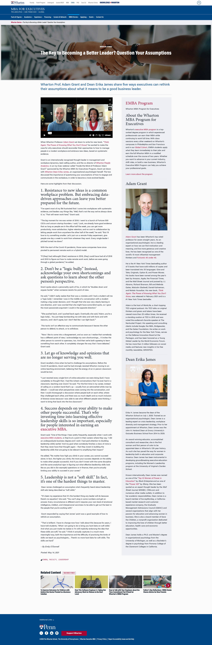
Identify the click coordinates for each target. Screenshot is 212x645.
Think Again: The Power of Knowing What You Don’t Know (146, 294)
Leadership (63, 560)
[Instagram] (57, 633)
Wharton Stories (16, 22)
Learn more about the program (139, 174)
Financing (47, 17)
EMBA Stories (73, 17)
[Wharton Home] (17, 3)
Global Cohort (141, 148)
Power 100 (134, 484)
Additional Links (46, 620)
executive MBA (53, 429)
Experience (38, 17)
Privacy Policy (102, 639)
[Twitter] (41, 633)
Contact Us (100, 17)
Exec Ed (83, 3)
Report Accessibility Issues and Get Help (121, 639)
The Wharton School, (51, 639)
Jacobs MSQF (60, 3)
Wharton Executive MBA (88, 639)
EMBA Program (139, 103)
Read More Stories (69, 573)
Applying (83, 17)
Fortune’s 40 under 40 (146, 258)
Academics (28, 17)
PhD (78, 3)
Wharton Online (93, 3)
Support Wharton (74, 633)
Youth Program (40, 3)
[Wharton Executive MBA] (27, 10)
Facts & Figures (16, 17)
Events (91, 17)
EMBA (72, 3)
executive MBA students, (51, 438)
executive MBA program (145, 130)
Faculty (32, 3)
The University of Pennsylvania (68, 639)
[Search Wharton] (199, 3)
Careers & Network (60, 17)
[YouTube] (51, 633)
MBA (67, 3)
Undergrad (50, 3)
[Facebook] (46, 633)
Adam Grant (68, 142)
